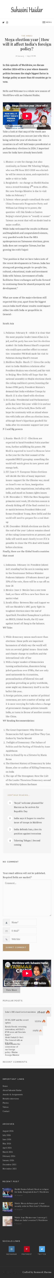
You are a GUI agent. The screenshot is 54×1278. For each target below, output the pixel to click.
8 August (18, 1224)
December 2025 (9, 1164)
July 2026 (7, 1135)
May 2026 (7, 1143)
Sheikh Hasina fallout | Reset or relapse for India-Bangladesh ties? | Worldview (32, 1190)
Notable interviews (11, 1098)
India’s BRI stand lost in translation (20, 1012)
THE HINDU (27, 36)
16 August (19, 1195)
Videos (6, 1107)
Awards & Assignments (13, 1094)
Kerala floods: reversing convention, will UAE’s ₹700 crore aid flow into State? (15, 1030)
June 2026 (7, 1139)
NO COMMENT (11, 862)
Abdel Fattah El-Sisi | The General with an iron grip (14, 1040)
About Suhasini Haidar (12, 1090)
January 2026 (8, 1160)
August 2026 (8, 1131)
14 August (19, 1209)
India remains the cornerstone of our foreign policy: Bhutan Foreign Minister (12, 1049)
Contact (6, 1111)
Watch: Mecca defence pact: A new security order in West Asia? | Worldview (32, 1204)
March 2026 (8, 1152)
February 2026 (9, 1156)
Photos (6, 1103)
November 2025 (10, 1168)
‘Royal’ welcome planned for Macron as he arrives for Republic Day (28, 807)
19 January (20, 56)
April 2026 (7, 1147)
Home (5, 1086)
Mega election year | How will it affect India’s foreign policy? (27, 44)
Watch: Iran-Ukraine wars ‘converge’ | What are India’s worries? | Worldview (31, 1219)
